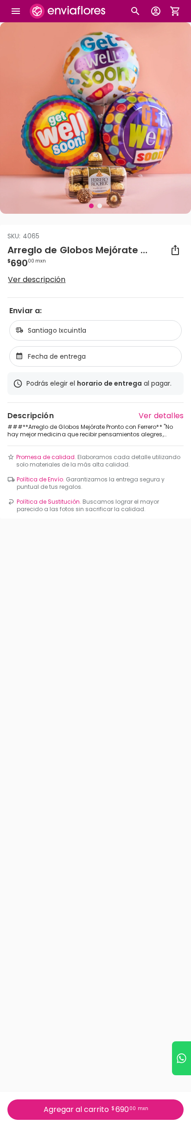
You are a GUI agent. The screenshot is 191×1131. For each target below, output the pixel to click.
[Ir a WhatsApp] (181, 1058)
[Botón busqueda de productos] (135, 11)
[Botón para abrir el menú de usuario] (155, 11)
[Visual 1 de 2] (91, 206)
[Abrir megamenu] (15, 11)
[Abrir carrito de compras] (175, 11)
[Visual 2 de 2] (99, 206)
